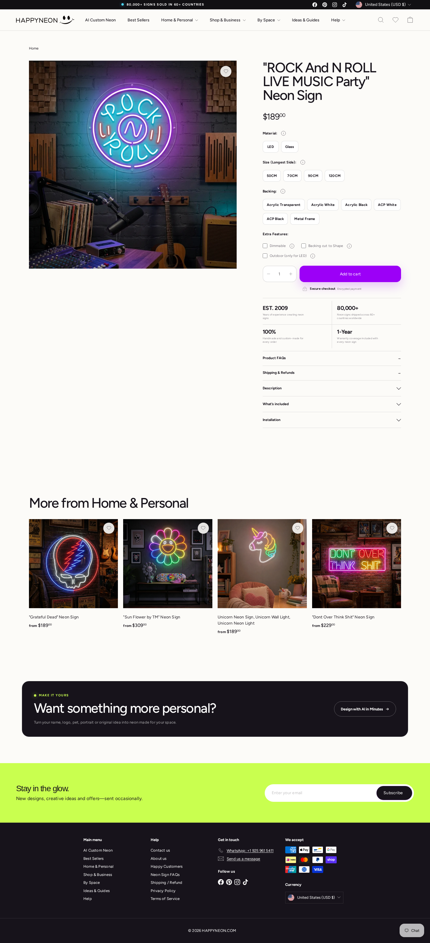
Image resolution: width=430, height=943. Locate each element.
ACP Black (275, 219)
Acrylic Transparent (284, 205)
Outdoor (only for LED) (291, 256)
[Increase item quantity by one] (291, 274)
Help (336, 20)
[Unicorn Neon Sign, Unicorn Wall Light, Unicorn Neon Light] (262, 580)
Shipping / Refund (167, 882)
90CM (313, 176)
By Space (266, 20)
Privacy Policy (163, 891)
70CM (292, 176)
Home (34, 48)
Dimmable (281, 246)
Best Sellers (138, 20)
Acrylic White (323, 205)
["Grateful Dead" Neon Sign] (73, 577)
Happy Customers (167, 866)
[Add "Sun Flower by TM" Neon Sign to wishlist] (203, 528)
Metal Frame (304, 219)
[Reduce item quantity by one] (268, 274)
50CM (272, 176)
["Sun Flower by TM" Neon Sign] (167, 577)
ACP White (387, 205)
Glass (289, 147)
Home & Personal (177, 20)
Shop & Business (225, 20)
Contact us (160, 850)
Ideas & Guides (305, 20)
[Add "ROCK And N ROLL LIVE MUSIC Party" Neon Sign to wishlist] (225, 71)
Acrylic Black (356, 205)
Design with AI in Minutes (362, 709)
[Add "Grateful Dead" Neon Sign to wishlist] (108, 528)
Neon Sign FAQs (165, 874)
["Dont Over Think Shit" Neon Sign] (356, 577)
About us (159, 858)
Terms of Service (165, 898)
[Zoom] (133, 165)
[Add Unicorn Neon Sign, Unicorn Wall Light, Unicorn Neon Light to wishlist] (297, 528)
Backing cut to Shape (329, 246)
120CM (334, 176)
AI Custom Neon (100, 20)
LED (270, 147)
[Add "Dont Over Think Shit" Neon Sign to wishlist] (392, 528)
